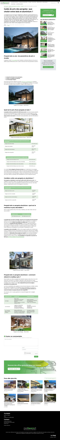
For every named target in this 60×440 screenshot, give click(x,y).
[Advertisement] (21, 69)
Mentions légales (7, 415)
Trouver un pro (13, 369)
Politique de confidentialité (9, 417)
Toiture (29, 2)
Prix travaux (6, 6)
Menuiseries (44, 2)
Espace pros (6, 423)
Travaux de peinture (23, 2)
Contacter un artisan (48, 67)
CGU (5, 416)
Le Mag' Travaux (53, 437)
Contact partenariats (7, 421)
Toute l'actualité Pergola (49, 378)
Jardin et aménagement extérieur (14, 6)
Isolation (34, 2)
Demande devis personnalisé (9, 422)
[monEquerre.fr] (5, 3)
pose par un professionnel (26, 81)
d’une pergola (14, 60)
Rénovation (39, 2)
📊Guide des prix (14, 2)
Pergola (22, 6)
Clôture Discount (7, 425)
